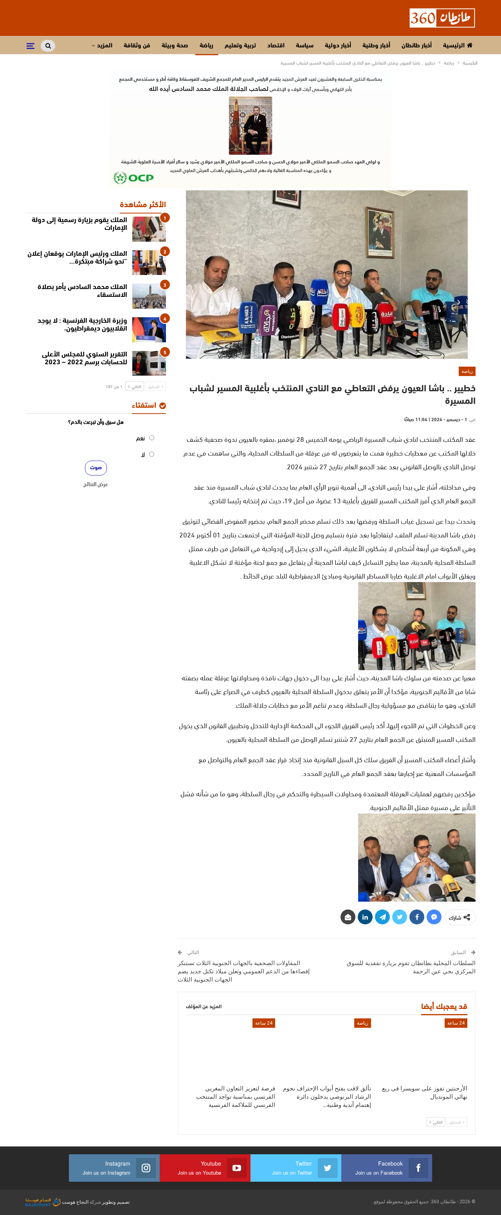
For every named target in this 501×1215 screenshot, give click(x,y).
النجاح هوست (74, 1202)
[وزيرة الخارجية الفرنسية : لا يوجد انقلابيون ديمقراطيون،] (149, 329)
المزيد (104, 46)
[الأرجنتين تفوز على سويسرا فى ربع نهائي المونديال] (422, 1049)
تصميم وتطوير (116, 1202)
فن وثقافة (137, 46)
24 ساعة (456, 1023)
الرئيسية (454, 46)
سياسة (305, 46)
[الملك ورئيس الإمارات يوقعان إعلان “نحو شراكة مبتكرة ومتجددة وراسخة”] (149, 262)
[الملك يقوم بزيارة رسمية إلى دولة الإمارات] (149, 229)
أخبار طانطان (417, 46)
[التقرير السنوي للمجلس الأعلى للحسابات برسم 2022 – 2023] (149, 363)
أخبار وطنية (376, 46)
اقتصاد (276, 46)
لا (143, 453)
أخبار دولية (338, 46)
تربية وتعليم (240, 46)
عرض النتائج (95, 484)
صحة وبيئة (175, 46)
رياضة (206, 46)
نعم (140, 437)
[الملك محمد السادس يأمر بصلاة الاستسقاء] (149, 296)
